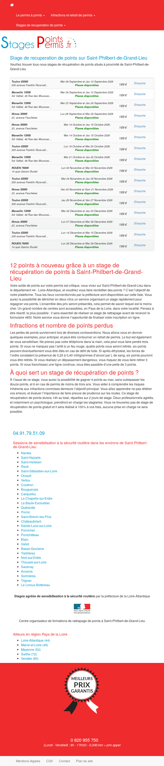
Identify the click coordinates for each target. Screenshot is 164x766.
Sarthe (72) (29, 654)
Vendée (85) (29, 658)
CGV (49, 761)
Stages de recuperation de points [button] (40, 25)
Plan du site (84, 761)
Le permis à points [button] (29, 15)
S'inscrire (140, 83)
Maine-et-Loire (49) (34, 645)
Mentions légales (28, 761)
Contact (64, 761)
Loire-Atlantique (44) (35, 640)
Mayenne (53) (31, 649)
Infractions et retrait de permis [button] (72, 15)
